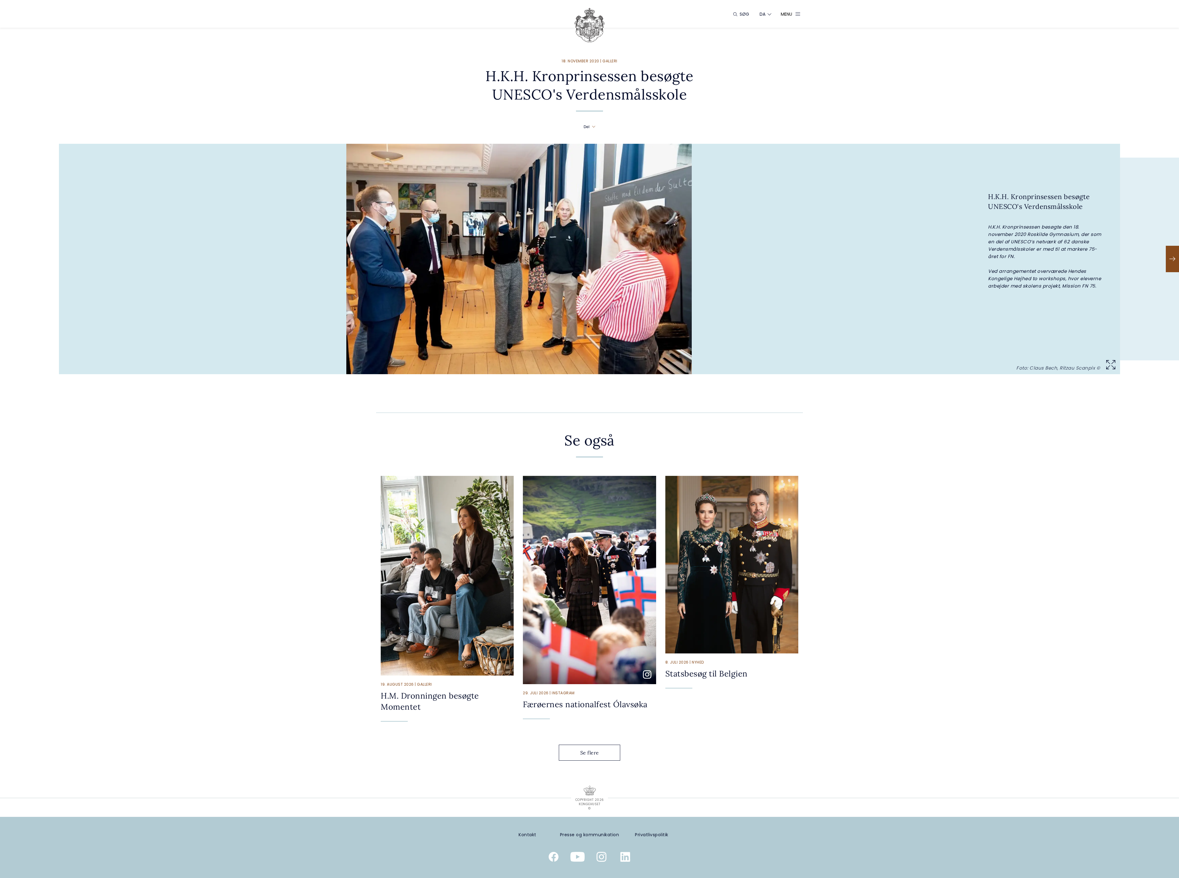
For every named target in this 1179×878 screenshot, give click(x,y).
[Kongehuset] (589, 25)
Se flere (589, 753)
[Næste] (1172, 259)
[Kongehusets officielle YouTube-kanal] (577, 858)
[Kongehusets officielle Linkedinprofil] (625, 858)
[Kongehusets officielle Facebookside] (553, 858)
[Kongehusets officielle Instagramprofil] (601, 858)
